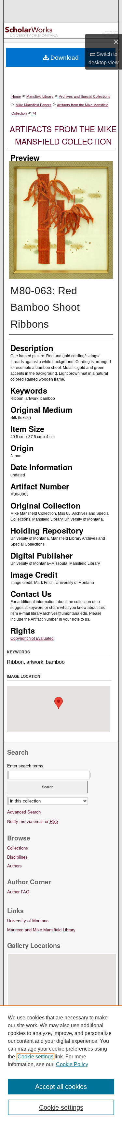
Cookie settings (35, 1056)
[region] (61, 1064)
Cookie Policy (72, 1064)
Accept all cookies (61, 1086)
